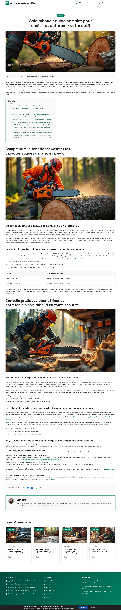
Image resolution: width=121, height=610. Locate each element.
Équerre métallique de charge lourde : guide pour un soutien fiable (16, 551)
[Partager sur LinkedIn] (32, 487)
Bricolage (75, 3)
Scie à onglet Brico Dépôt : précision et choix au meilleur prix (71, 551)
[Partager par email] (40, 487)
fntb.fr (53, 479)
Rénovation (105, 3)
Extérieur (90, 3)
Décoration (82, 3)
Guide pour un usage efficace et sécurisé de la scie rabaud (28, 117)
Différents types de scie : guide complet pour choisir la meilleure (79, 258)
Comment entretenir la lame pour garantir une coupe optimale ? (34, 135)
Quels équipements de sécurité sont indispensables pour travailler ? (35, 132)
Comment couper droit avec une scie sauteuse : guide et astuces (42, 459)
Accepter (83, 607)
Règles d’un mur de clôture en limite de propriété (21, 581)
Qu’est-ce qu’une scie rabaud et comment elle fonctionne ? (28, 108)
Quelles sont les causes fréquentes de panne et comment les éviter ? (35, 130)
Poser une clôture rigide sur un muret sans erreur (22, 590)
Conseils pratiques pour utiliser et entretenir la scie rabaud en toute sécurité (29, 114)
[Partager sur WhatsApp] (36, 487)
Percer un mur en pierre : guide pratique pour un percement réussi (100, 551)
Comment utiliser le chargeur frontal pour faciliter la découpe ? (34, 127)
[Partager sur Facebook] (28, 487)
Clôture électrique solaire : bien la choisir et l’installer (23, 594)
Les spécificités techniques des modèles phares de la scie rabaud (30, 111)
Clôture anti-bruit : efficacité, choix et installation (21, 587)
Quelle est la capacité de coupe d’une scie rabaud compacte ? (33, 124)
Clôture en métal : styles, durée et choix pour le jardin (23, 584)
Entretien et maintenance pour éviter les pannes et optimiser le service (32, 119)
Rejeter (93, 607)
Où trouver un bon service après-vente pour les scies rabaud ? (34, 138)
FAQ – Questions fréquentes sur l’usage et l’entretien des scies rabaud (32, 122)
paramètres (71, 608)
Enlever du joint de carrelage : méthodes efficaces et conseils (43, 551)
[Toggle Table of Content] (10, 103)
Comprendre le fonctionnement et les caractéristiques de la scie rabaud (28, 105)
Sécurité (112, 3)
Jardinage (97, 3)
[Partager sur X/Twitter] (23, 487)
